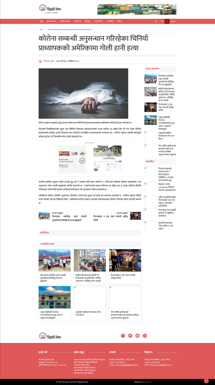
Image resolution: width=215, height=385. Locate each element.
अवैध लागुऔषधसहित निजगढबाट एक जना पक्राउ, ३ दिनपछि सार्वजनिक (167, 201)
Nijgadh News (146, 382)
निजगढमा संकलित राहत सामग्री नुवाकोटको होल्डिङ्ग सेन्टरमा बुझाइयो (53, 278)
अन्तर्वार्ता (110, 21)
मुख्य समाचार (51, 21)
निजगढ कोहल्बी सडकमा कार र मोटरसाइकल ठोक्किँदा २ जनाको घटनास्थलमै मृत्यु (165, 174)
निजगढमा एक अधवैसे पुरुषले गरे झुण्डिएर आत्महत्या (167, 213)
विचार (119, 21)
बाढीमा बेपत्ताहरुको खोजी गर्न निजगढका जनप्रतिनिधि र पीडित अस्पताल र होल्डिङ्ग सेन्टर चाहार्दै (88, 278)
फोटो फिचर (98, 21)
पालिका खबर (65, 21)
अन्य (46, 26)
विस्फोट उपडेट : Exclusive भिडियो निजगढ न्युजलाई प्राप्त (167, 187)
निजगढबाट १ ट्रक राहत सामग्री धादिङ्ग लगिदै (123, 276)
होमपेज (42, 29)
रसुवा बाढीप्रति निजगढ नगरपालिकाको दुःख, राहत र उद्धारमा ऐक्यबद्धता (51, 315)
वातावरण (77, 21)
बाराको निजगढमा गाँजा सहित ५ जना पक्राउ (165, 226)
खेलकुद (87, 21)
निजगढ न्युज (49, 61)
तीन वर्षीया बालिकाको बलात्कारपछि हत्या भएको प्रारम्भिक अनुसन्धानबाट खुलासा (125, 315)
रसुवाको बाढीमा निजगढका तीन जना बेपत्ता (88, 313)
